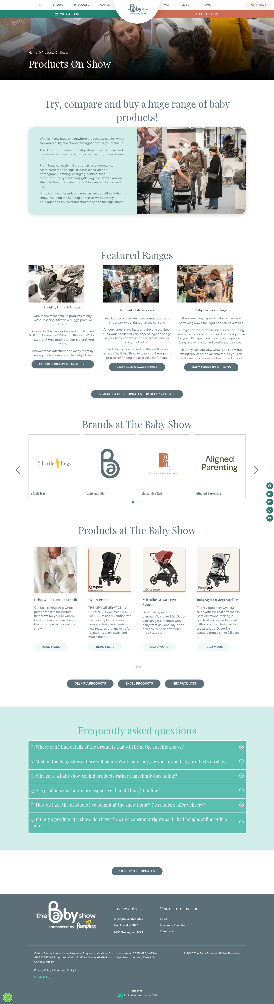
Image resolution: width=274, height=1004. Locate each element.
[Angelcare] (109, 463)
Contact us (167, 931)
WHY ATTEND (70, 14)
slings (70, 170)
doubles (103, 165)
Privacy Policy (42, 970)
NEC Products (184, 683)
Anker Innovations (153, 493)
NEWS (206, 5)
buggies (53, 165)
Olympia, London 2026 (128, 919)
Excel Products (139, 683)
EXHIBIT (186, 5)
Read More (51, 647)
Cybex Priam (98, 599)
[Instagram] (269, 494)
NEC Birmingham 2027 (128, 932)
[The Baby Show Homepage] (137, 9)
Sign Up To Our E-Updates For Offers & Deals (137, 394)
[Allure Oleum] (54, 463)
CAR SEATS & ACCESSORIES (137, 367)
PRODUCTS (81, 5)
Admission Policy (64, 970)
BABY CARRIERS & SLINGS (211, 367)
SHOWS (58, 5)
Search (260, 5)
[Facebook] (269, 485)
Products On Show (54, 53)
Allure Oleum (40, 493)
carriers (54, 170)
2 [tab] (137, 667)
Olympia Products (90, 683)
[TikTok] (269, 510)
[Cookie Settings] (7, 997)
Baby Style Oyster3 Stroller (217, 599)
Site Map (137, 990)
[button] (133, 502)
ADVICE (105, 5)
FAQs (163, 919)
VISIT (167, 5)
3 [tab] (140, 667)
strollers (84, 165)
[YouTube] (269, 518)
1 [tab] (134, 667)
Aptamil (201, 493)
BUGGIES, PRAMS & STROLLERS (62, 364)
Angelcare (93, 493)
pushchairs (68, 165)
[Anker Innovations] (164, 463)
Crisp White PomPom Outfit (55, 599)
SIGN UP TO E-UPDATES (137, 871)
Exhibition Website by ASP (140, 995)
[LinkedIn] (269, 502)
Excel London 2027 (126, 925)
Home (33, 53)
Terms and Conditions (174, 925)
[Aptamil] (219, 463)
